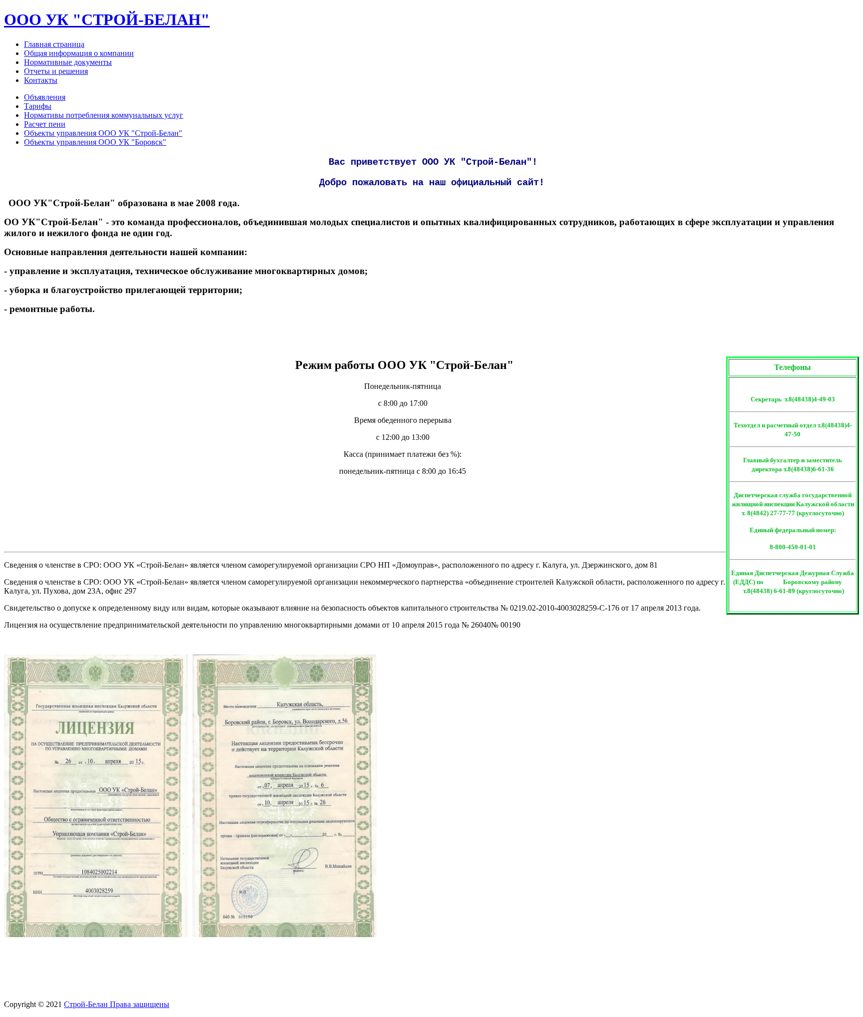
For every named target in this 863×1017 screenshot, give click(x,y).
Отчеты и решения (56, 71)
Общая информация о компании (79, 53)
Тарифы (37, 106)
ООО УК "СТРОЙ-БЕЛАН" (107, 19)
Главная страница (54, 44)
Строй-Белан (87, 1004)
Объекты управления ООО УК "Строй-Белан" (103, 133)
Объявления (44, 97)
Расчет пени (44, 124)
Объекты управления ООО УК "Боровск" (95, 142)
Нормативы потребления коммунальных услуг (103, 115)
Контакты (40, 80)
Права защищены (139, 1004)
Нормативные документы (68, 62)
